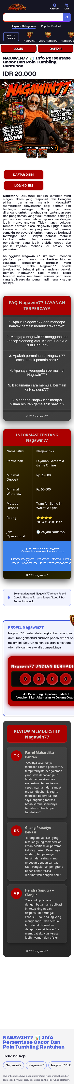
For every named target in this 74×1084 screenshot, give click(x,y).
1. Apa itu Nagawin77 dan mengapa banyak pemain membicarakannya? (37, 324)
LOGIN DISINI (23, 185)
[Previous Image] (3, 117)
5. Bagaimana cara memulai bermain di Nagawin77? (37, 387)
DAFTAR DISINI (23, 174)
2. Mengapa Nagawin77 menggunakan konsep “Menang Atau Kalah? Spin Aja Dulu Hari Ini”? (37, 341)
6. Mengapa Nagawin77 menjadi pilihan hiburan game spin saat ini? (37, 402)
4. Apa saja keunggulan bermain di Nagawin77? (37, 373)
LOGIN (18, 48)
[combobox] (33, 17)
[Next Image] (71, 117)
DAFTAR (55, 48)
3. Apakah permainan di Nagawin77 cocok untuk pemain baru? (37, 358)
